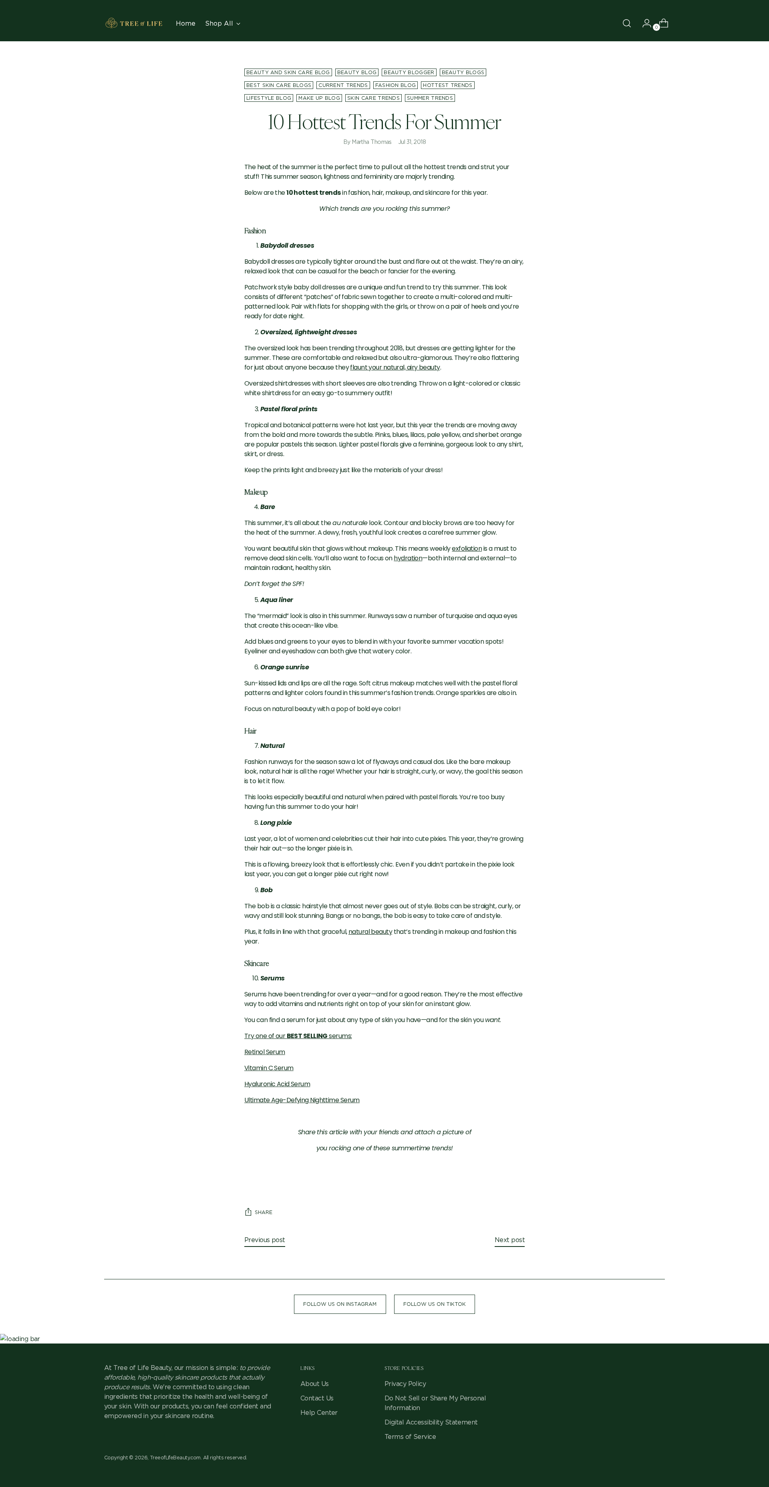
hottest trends (447, 85)
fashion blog (395, 85)
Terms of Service (410, 1436)
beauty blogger (409, 72)
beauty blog (356, 72)
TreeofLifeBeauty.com (175, 1457)
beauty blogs (463, 72)
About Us (314, 1383)
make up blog (319, 98)
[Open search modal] (627, 23)
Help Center (319, 1412)
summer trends (430, 98)
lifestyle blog (268, 98)
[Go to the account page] (644, 23)
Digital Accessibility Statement (431, 1422)
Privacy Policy (405, 1383)
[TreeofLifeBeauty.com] (134, 23)
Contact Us (316, 1398)
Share (263, 1212)
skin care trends (373, 98)
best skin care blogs (278, 85)
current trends (343, 85)
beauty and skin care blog (288, 72)
